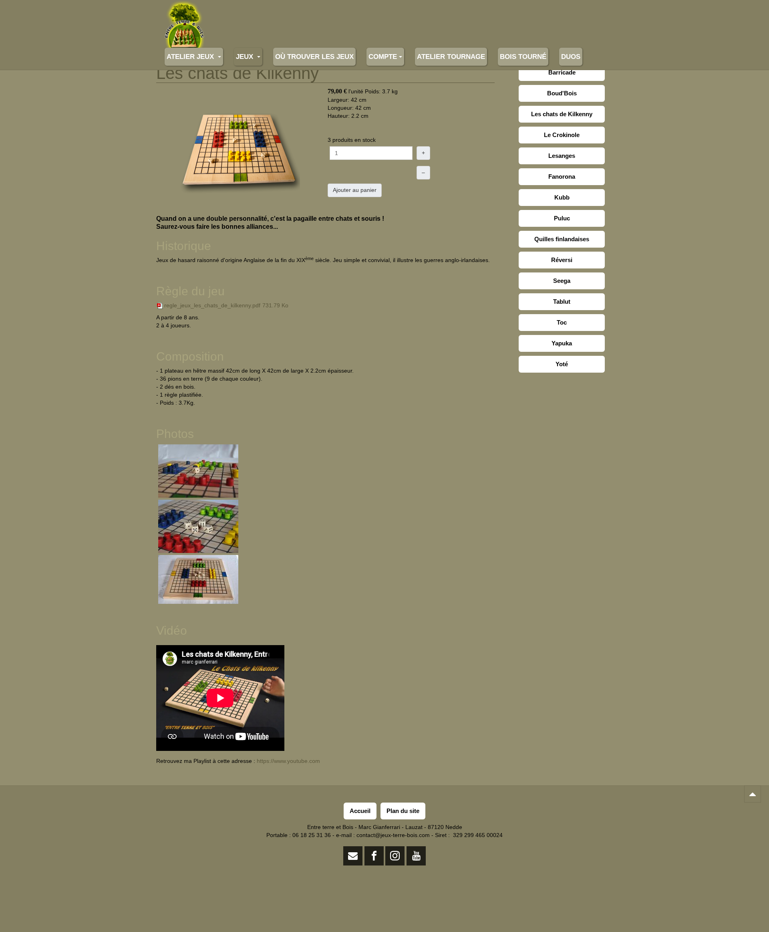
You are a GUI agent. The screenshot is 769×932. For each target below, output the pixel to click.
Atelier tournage (451, 57)
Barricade (562, 72)
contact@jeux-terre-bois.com (393, 835)
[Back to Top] (752, 794)
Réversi (561, 259)
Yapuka (562, 343)
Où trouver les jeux (314, 57)
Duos (570, 57)
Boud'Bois (562, 93)
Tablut (561, 301)
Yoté (562, 364)
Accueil (360, 810)
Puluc (562, 218)
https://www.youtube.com (288, 761)
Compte (382, 57)
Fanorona (561, 176)
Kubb (562, 197)
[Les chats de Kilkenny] (240, 150)
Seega (561, 280)
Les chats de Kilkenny (561, 114)
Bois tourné (523, 57)
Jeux (245, 57)
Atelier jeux (191, 57)
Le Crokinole (562, 134)
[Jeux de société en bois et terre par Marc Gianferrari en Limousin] (184, 11)
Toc (562, 322)
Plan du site (403, 810)
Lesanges (561, 155)
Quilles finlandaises (561, 239)
